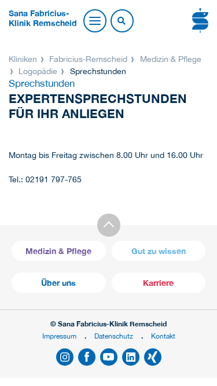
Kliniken (24, 59)
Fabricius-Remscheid (88, 59)
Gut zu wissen (158, 251)
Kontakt (163, 336)
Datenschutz (113, 336)
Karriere (158, 283)
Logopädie (38, 71)
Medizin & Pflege (169, 59)
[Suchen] (121, 21)
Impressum (59, 336)
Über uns (58, 283)
